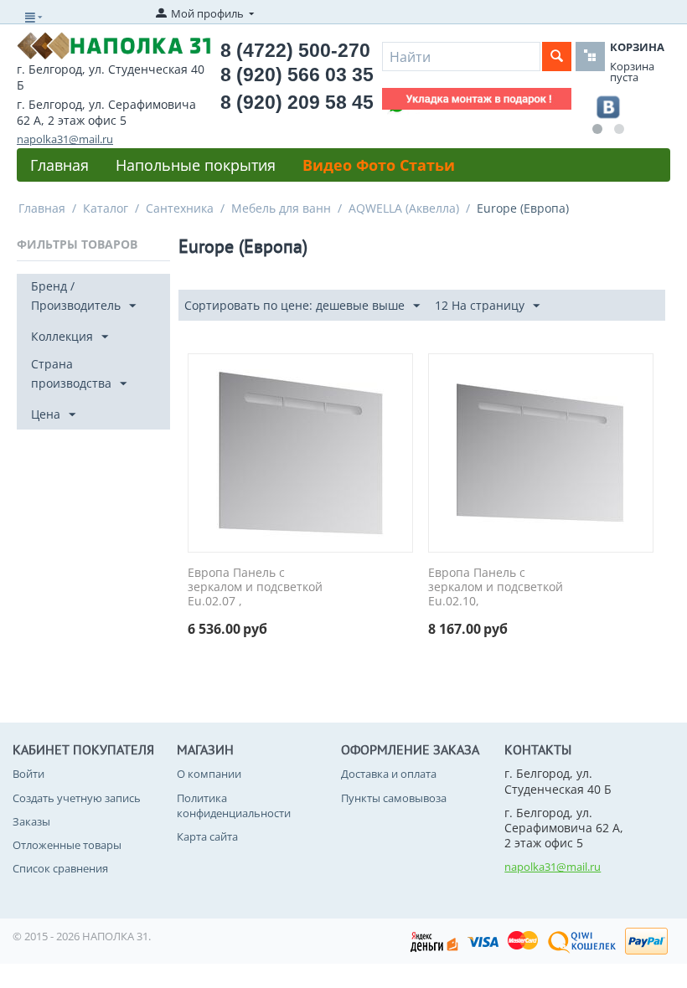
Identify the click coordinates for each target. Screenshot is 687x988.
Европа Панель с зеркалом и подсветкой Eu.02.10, (495, 587)
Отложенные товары (67, 844)
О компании (209, 773)
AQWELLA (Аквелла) (404, 208)
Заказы (31, 821)
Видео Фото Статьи (378, 165)
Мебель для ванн (281, 208)
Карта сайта (207, 836)
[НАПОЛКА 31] (114, 44)
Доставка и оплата (388, 773)
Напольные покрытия (196, 165)
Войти (28, 773)
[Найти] (556, 56)
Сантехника (180, 208)
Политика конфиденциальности (234, 805)
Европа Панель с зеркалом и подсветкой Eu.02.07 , (255, 587)
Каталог (105, 208)
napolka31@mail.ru (65, 139)
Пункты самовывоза (394, 797)
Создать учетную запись (77, 797)
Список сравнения (60, 868)
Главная (59, 165)
